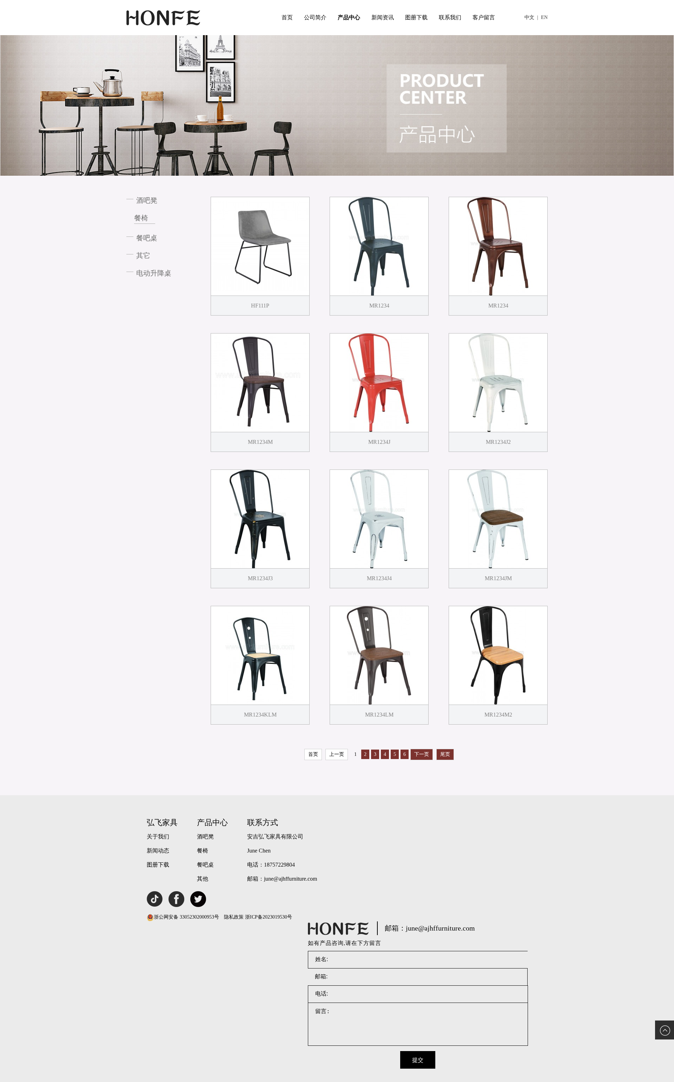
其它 (143, 255)
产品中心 (349, 17)
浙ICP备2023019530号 (268, 917)
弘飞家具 (162, 822)
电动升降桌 (153, 273)
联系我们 (450, 17)
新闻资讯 (382, 17)
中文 (531, 17)
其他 (202, 879)
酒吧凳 (146, 200)
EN (544, 17)
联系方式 (262, 822)
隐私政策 (234, 917)
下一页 (421, 754)
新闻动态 (158, 851)
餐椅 (141, 217)
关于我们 (158, 837)
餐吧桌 (146, 237)
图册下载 (416, 17)
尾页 (445, 754)
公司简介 (315, 17)
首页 (287, 17)
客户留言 (484, 17)
